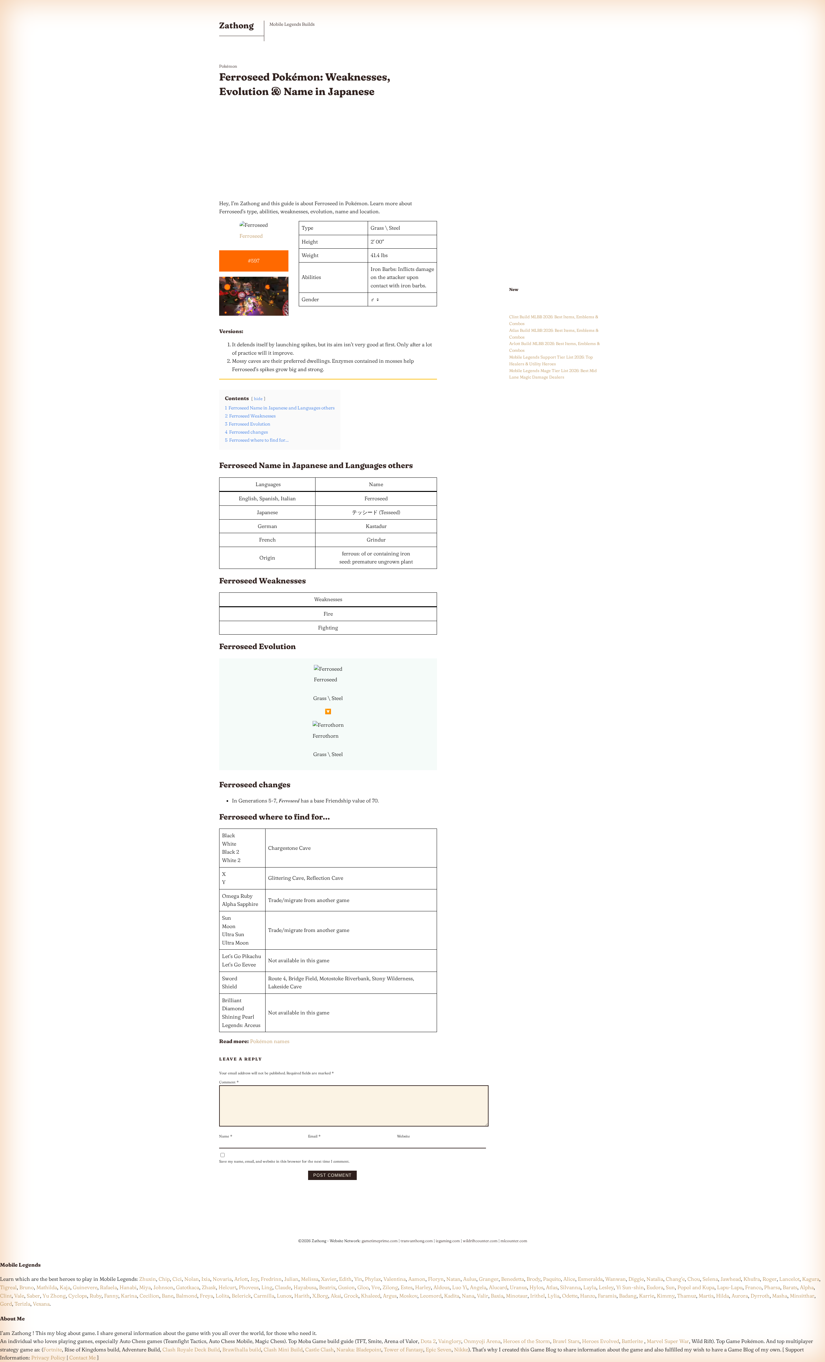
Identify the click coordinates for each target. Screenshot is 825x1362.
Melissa (309, 1279)
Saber (33, 1295)
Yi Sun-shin (630, 1287)
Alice (569, 1279)
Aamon (416, 1279)
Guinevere (85, 1287)
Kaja (65, 1287)
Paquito (552, 1279)
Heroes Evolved (600, 1341)
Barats (790, 1287)
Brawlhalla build (241, 1349)
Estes (406, 1287)
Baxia (497, 1295)
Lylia (553, 1295)
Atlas (552, 1287)
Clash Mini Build (283, 1349)
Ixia (205, 1279)
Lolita (222, 1295)
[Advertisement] (328, 149)
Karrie (646, 1295)
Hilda (722, 1295)
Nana (468, 1295)
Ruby (96, 1295)
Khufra (751, 1279)
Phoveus (249, 1287)
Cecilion (149, 1295)
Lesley (606, 1287)
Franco (753, 1287)
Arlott (241, 1279)
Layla (589, 1287)
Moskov (408, 1295)
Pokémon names (269, 1041)
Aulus (469, 1279)
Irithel (537, 1295)
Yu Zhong (54, 1295)
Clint (6, 1295)
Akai (336, 1295)
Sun (670, 1287)
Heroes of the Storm (526, 1341)
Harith (302, 1295)
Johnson (163, 1287)
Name (225, 1136)
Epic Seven (438, 1349)
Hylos (536, 1287)
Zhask (209, 1287)
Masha (779, 1295)
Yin (358, 1279)
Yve (375, 1287)
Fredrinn (271, 1279)
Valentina (394, 1279)
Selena (710, 1279)
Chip (164, 1279)
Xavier (328, 1279)
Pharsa (772, 1287)
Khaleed (370, 1295)
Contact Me (82, 1357)
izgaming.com (448, 1240)
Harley (423, 1287)
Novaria (222, 1279)
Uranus (518, 1287)
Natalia (654, 1279)
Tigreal (8, 1287)
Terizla (22, 1303)
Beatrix (327, 1287)
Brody (533, 1279)
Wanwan (615, 1279)
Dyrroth (760, 1295)
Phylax (373, 1279)
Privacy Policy (48, 1357)
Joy (254, 1279)
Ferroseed (251, 236)
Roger (769, 1279)
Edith (345, 1279)
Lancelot (789, 1279)
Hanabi (128, 1287)
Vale (18, 1295)
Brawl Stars (566, 1341)
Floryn (436, 1279)
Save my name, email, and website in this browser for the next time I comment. (284, 1161)
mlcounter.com (513, 1240)
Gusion (346, 1287)
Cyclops (77, 1295)
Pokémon (228, 66)
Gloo (363, 1287)
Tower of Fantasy (403, 1349)
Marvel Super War (668, 1341)
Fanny (111, 1295)
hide (258, 398)
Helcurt (227, 1287)
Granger (489, 1279)
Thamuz (686, 1295)
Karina (129, 1295)
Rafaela (108, 1287)
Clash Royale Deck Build (191, 1349)
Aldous (441, 1287)
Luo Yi (459, 1287)
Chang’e (675, 1279)
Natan (453, 1279)
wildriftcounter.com (480, 1240)
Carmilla (264, 1295)
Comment (229, 1082)
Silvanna (570, 1287)
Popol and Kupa (695, 1287)
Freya (206, 1295)
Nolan (191, 1279)
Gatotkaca (187, 1287)
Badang (627, 1295)
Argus (390, 1295)
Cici (177, 1279)
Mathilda (46, 1287)
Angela (478, 1287)
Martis (706, 1295)
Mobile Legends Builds (292, 24)
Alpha (807, 1287)
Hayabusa (305, 1287)
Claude (283, 1287)
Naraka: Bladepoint (358, 1349)
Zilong (390, 1287)
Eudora (654, 1287)
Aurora (740, 1295)
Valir (482, 1295)
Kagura (810, 1279)
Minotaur (517, 1295)
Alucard (498, 1287)
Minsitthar (802, 1295)
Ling (266, 1287)
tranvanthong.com (417, 1240)
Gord (6, 1303)
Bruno (26, 1287)
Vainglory (449, 1341)
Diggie (636, 1279)
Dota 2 (428, 1341)
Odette (570, 1295)
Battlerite (632, 1341)
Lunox (284, 1295)
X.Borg (319, 1295)
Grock (351, 1295)
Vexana (41, 1303)
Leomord (431, 1295)
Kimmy (666, 1295)
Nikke (461, 1349)
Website (403, 1136)
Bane (167, 1295)
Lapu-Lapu (729, 1287)
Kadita (451, 1295)
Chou (693, 1279)
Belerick (241, 1295)
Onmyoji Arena (482, 1341)
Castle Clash (319, 1349)
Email (314, 1136)
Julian (291, 1279)
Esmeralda (590, 1279)
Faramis (607, 1295)
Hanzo (587, 1295)
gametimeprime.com (380, 1240)
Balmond (186, 1295)
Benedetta (512, 1279)
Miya (145, 1287)
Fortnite (52, 1349)
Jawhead (731, 1279)
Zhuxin (147, 1279)
